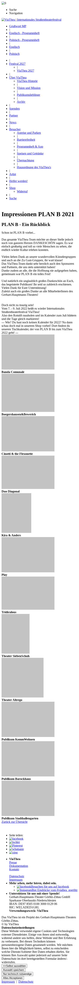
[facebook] (16, 838)
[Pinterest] (16, 845)
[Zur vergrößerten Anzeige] (28, 368)
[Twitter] (14, 842)
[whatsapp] (16, 849)
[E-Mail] (13, 852)
